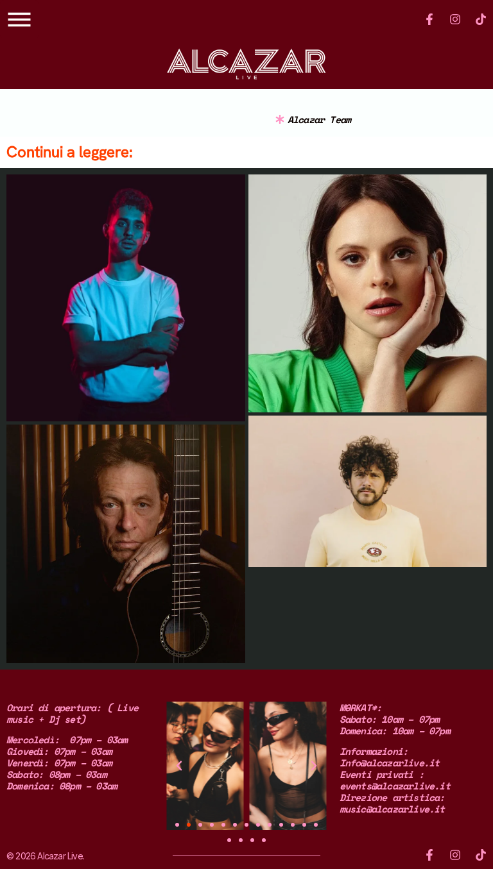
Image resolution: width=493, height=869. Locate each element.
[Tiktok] (481, 19)
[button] (179, 765)
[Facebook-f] (429, 19)
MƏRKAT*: (361, 707)
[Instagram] (455, 19)
